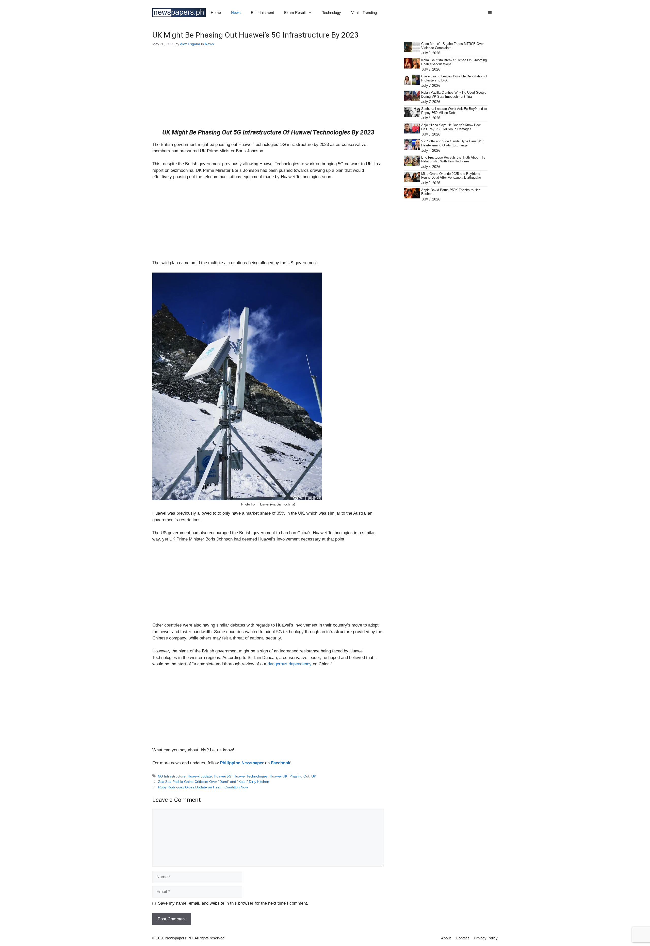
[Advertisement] (268, 91)
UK (313, 776)
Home (216, 12)
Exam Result (295, 12)
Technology (331, 12)
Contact (462, 938)
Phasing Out (299, 776)
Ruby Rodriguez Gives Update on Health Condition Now (203, 787)
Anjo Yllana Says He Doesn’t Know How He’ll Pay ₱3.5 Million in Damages (450, 127)
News (236, 12)
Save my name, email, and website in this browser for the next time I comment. (233, 903)
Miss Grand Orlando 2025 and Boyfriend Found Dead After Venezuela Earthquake (451, 176)
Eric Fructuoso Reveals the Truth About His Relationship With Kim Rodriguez (453, 159)
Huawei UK (278, 776)
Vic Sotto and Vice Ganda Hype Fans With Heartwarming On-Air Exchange (452, 143)
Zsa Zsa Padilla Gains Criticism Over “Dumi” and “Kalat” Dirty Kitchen (213, 782)
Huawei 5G (223, 776)
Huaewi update (200, 776)
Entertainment (262, 12)
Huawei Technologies (251, 776)
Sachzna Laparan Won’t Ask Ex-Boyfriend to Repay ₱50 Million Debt (454, 111)
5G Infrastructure (172, 776)
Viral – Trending (364, 12)
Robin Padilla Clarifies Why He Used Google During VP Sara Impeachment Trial (453, 94)
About (446, 938)
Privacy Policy (486, 938)
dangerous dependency (290, 664)
